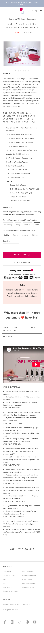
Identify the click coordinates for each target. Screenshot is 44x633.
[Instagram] (12, 622)
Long (18, 225)
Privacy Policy (27, 579)
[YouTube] (35, 622)
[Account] (32, 11)
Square (25, 235)
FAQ (4, 579)
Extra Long (8, 225)
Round (15, 235)
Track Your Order (9, 576)
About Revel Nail (28, 572)
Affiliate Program (28, 587)
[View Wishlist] (36, 11)
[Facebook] (5, 622)
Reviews (7, 337)
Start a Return (8, 587)
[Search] (28, 11)
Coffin (6, 235)
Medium (27, 225)
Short (37, 225)
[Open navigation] (3, 11)
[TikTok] (20, 622)
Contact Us (7, 572)
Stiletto (35, 235)
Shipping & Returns (29, 576)
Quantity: (6, 241)
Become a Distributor (10, 591)
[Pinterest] (27, 622)
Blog (4, 583)
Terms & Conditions (29, 583)
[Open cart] (41, 11)
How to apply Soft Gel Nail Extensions (19, 329)
